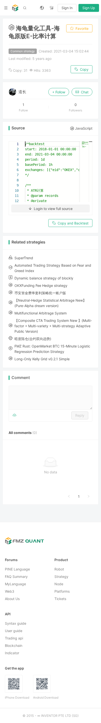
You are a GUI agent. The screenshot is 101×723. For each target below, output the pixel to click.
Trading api (14, 638)
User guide (13, 631)
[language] (42, 8)
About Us (12, 599)
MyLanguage (15, 584)
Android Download (45, 698)
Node (58, 584)
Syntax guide (15, 623)
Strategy (61, 577)
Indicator (12, 653)
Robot (59, 569)
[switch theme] (52, 8)
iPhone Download (17, 698)
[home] (15, 7)
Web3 (9, 591)
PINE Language (17, 569)
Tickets (60, 599)
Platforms (62, 591)
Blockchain (13, 646)
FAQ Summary (16, 577)
